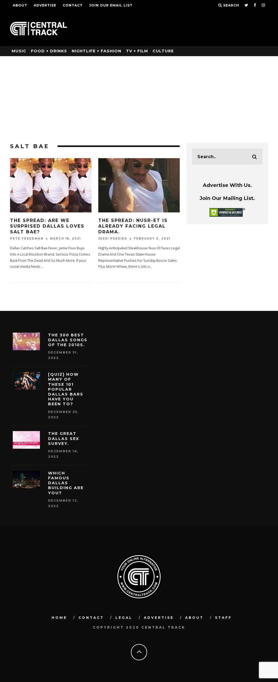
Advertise (45, 5)
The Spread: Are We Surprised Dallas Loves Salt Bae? (47, 226)
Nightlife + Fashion (96, 51)
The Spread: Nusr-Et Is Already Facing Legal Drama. (133, 226)
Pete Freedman (26, 238)
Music (19, 51)
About (20, 5)
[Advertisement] (139, 97)
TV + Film (137, 51)
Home (59, 618)
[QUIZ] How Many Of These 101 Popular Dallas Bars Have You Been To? (65, 389)
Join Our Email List (110, 5)
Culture (163, 51)
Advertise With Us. (227, 185)
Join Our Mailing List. (227, 198)
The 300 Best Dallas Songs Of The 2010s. (67, 340)
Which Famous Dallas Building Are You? (66, 483)
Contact (73, 5)
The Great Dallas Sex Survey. (63, 438)
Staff (223, 618)
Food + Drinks (49, 51)
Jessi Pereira (112, 238)
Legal (123, 618)
